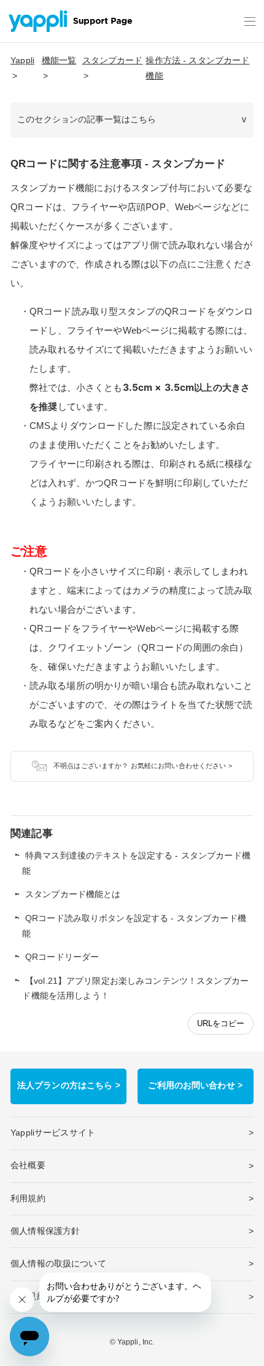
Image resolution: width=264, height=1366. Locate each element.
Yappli (22, 60)
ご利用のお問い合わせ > (195, 1085)
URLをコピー (220, 1023)
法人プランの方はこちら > (68, 1085)
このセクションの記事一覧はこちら (86, 119)
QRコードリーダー (62, 957)
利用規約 (27, 1198)
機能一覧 (59, 60)
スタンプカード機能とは (73, 894)
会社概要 (27, 1165)
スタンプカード (112, 60)
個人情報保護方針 (45, 1231)
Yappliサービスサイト (52, 1132)
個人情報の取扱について (58, 1263)
